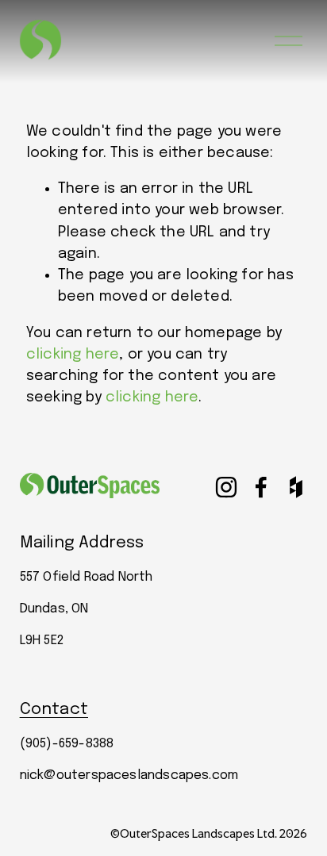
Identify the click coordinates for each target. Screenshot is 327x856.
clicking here (72, 354)
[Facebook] (261, 487)
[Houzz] (296, 487)
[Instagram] (226, 487)
